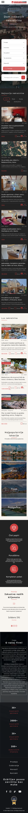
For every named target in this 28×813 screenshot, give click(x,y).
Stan (13, 99)
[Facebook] (7, 791)
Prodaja (6, 42)
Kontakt (14, 773)
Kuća (21, 99)
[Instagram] (10, 791)
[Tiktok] (15, 791)
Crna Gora (6, 47)
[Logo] (19, 2)
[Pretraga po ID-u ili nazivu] (23, 77)
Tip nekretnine (7, 58)
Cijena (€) (6, 63)
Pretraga (9, 68)
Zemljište (17, 101)
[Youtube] (19, 791)
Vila (8, 101)
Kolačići (8, 808)
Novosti (14, 769)
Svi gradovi (7, 53)
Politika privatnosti (17, 808)
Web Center (10, 810)
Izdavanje (14, 766)
